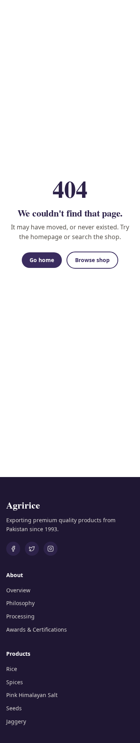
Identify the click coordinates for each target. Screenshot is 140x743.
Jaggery (16, 721)
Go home (42, 260)
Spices (14, 682)
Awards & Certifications (36, 629)
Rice (11, 669)
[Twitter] (32, 549)
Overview (18, 590)
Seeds (14, 708)
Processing (20, 616)
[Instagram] (51, 549)
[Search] (110, 16)
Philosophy (20, 603)
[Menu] (127, 16)
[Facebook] (13, 549)
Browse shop (92, 260)
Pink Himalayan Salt (32, 695)
